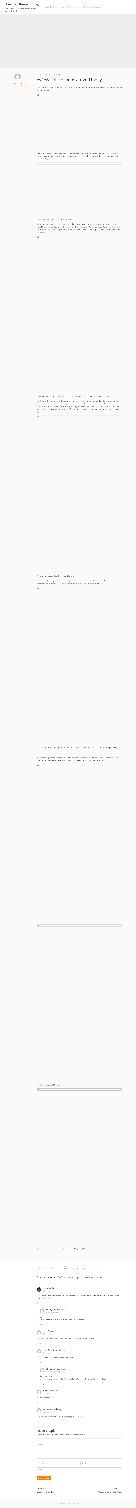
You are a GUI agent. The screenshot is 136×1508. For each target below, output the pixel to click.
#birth (65, 1269)
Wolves (53, 1269)
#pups (93, 1269)
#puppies (87, 1269)
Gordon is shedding (45, 1492)
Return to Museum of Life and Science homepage (80, 7)
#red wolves (101, 1269)
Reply (39, 1303)
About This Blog (50, 7)
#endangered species (75, 1269)
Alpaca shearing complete (110, 1492)
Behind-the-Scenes (43, 1269)
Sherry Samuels (21, 86)
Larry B (46, 1331)
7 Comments (55, 74)
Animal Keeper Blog (22, 4)
